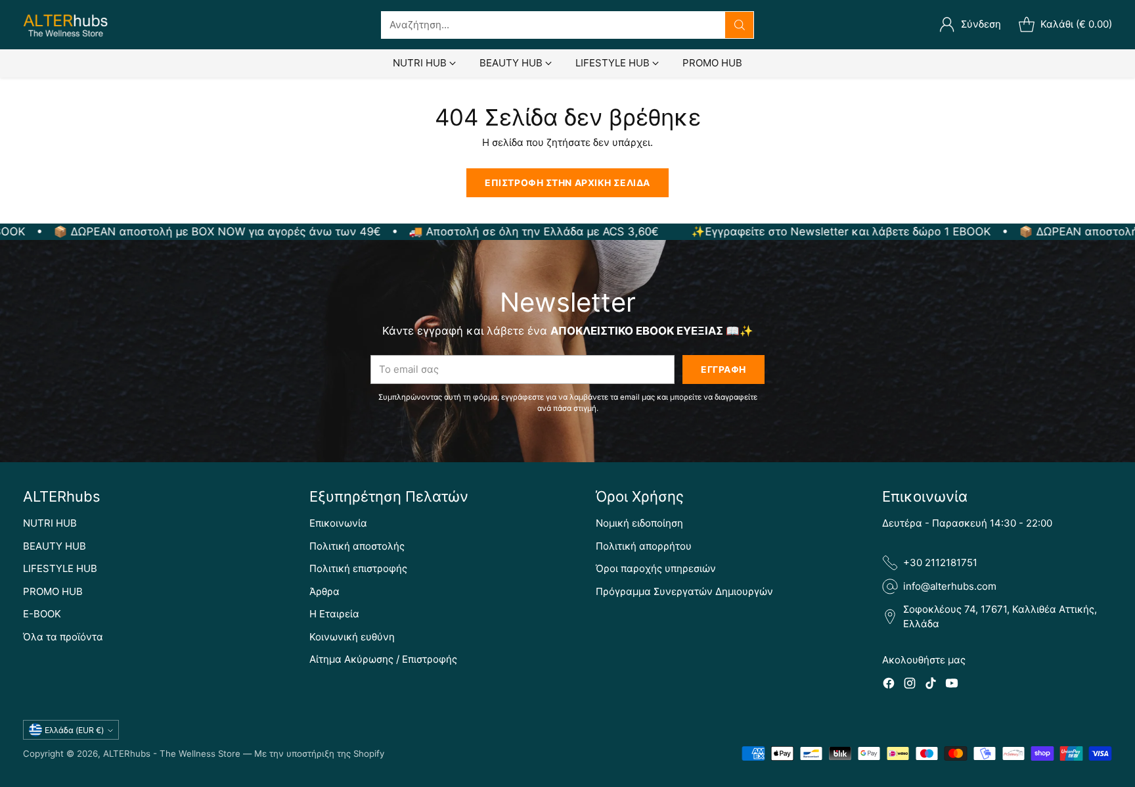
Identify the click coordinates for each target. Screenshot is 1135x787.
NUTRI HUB (50, 523)
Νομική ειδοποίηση (639, 523)
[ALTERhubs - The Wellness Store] (65, 25)
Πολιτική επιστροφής (358, 568)
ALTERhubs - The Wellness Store (171, 753)
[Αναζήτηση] (739, 25)
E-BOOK (42, 614)
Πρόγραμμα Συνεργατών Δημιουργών (684, 591)
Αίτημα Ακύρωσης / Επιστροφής (383, 659)
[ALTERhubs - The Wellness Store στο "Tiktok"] (931, 685)
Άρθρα (324, 591)
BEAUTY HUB (54, 546)
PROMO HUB (53, 591)
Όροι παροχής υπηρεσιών (656, 568)
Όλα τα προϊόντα (63, 637)
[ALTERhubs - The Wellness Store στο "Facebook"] (889, 685)
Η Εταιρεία (334, 614)
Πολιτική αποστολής (357, 546)
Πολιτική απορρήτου (644, 546)
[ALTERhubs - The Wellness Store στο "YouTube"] (952, 685)
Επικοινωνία (338, 523)
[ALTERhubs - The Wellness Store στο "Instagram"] (910, 685)
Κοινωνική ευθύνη (352, 637)
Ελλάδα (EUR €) (74, 730)
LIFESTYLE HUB (60, 568)
